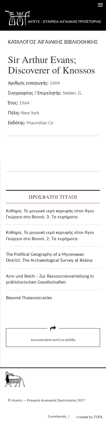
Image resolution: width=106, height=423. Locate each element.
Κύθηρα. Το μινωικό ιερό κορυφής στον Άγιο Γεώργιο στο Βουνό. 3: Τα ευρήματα (50, 214)
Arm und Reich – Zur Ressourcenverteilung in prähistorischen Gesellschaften (50, 279)
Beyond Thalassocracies (29, 298)
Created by (90, 416)
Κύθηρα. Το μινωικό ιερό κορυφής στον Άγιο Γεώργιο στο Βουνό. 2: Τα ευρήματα (50, 235)
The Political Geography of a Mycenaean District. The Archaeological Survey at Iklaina (49, 257)
